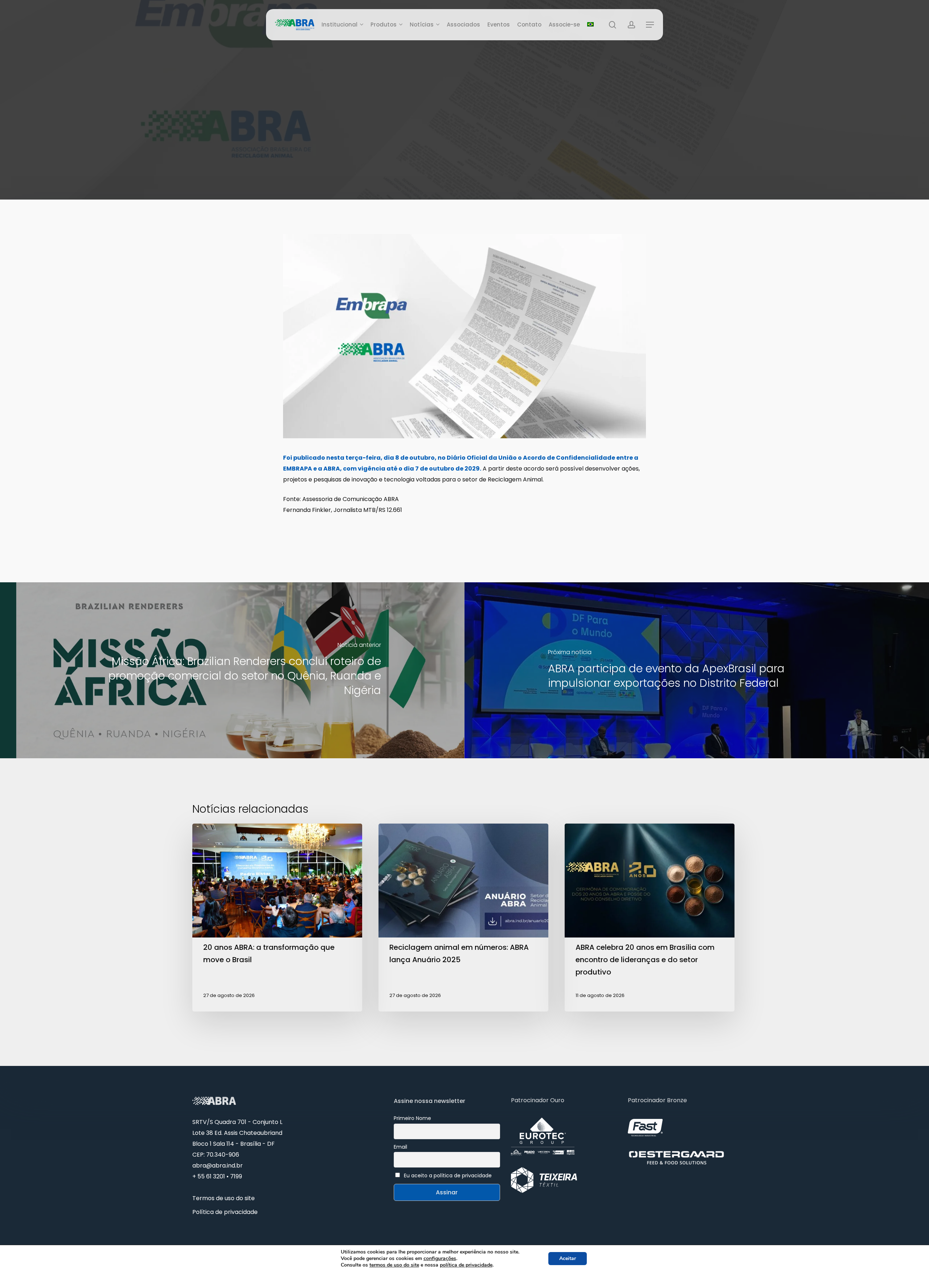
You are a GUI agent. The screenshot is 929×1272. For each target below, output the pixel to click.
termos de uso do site (394, 1264)
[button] (650, 25)
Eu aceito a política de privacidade (448, 1175)
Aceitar (567, 1258)
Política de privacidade (225, 1212)
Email (400, 1146)
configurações (439, 1258)
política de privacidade (466, 1264)
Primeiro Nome (412, 1118)
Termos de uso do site (223, 1198)
